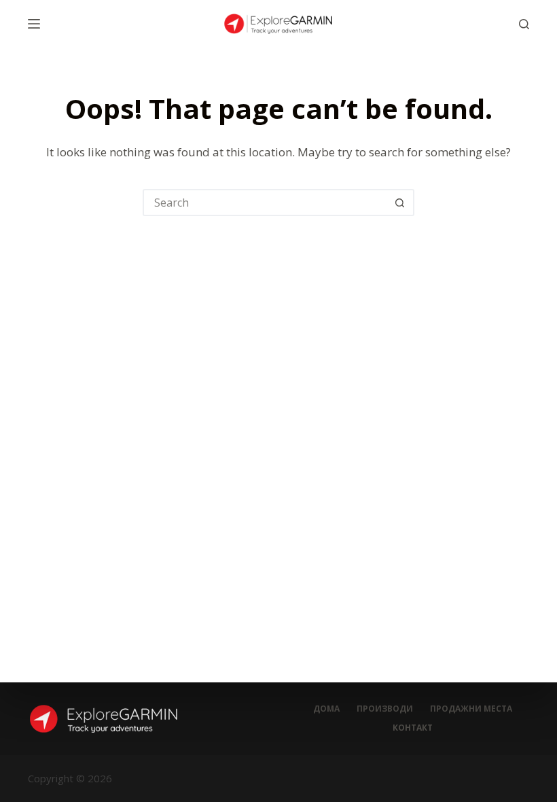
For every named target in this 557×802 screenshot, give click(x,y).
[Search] (524, 24)
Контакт (413, 727)
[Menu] (34, 24)
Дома (326, 708)
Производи (385, 708)
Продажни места (471, 708)
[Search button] (399, 202)
